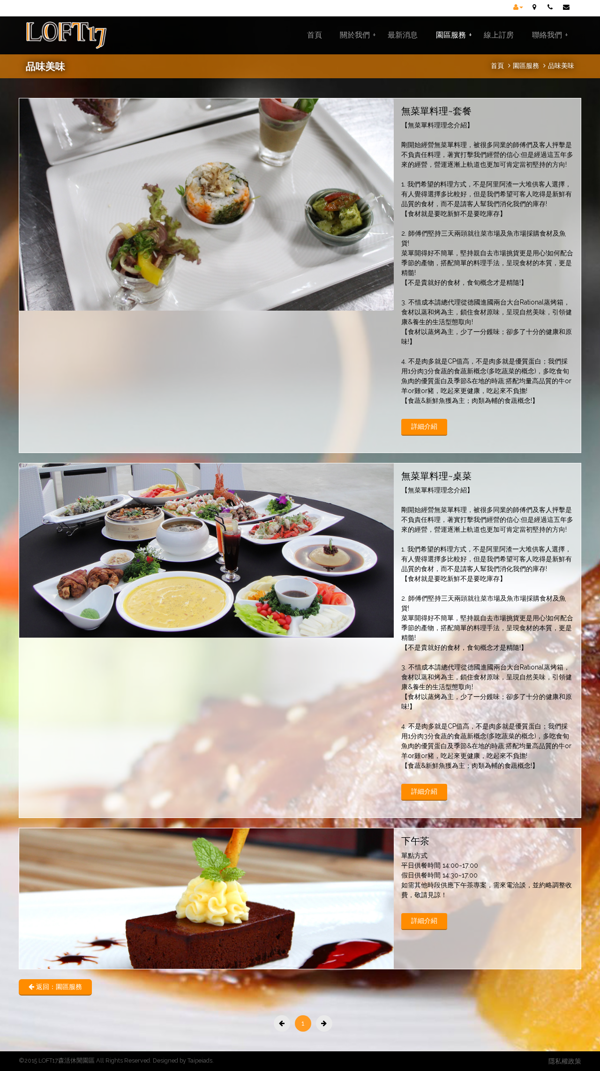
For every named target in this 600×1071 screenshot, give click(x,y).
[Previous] (282, 1023)
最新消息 (403, 34)
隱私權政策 (564, 1061)
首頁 (314, 34)
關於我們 (358, 34)
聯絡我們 (550, 34)
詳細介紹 (424, 426)
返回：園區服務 (58, 986)
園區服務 (454, 34)
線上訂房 (499, 34)
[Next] (324, 1023)
